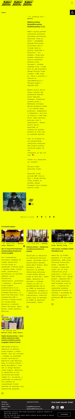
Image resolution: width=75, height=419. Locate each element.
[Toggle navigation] (72, 3)
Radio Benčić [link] (18, 332)
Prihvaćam (64, 414)
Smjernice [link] (10, 245)
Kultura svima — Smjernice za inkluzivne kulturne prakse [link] (37, 249)
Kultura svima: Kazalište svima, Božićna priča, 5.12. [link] (36, 24)
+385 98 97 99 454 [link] (32, 402)
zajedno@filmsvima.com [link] (34, 409)
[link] (72, 12)
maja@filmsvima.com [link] (33, 407)
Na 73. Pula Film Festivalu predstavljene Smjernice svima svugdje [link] (11, 251)
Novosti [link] (30, 18)
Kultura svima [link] (62, 245)
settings (16, 417)
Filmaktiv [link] (4, 402)
